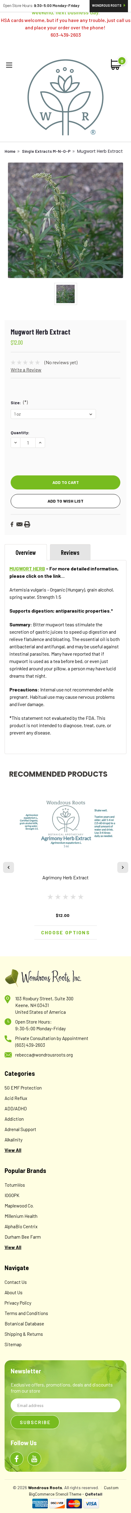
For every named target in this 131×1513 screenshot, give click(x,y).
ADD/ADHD (16, 1108)
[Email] (19, 524)
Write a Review (26, 369)
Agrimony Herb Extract (65, 877)
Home (10, 151)
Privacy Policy (18, 1303)
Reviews (70, 552)
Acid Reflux (16, 1098)
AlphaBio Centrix (21, 1226)
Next (122, 867)
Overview (26, 552)
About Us (14, 1292)
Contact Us (16, 1282)
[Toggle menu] (10, 65)
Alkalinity (14, 1139)
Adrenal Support (20, 1129)
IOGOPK (12, 1195)
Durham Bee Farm (23, 1237)
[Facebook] (12, 524)
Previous (8, 867)
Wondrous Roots (107, 5)
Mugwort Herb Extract (100, 151)
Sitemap (13, 1344)
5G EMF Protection (23, 1087)
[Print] (27, 524)
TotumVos (15, 1185)
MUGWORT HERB (27, 568)
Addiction (14, 1119)
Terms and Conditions (26, 1313)
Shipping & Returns (24, 1334)
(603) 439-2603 (30, 1045)
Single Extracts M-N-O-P (46, 151)
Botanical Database (24, 1323)
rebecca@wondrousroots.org (44, 1054)
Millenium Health (21, 1216)
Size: (19, 402)
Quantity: (20, 432)
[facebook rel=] (16, 1459)
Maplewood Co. (19, 1205)
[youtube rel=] (34, 1459)
